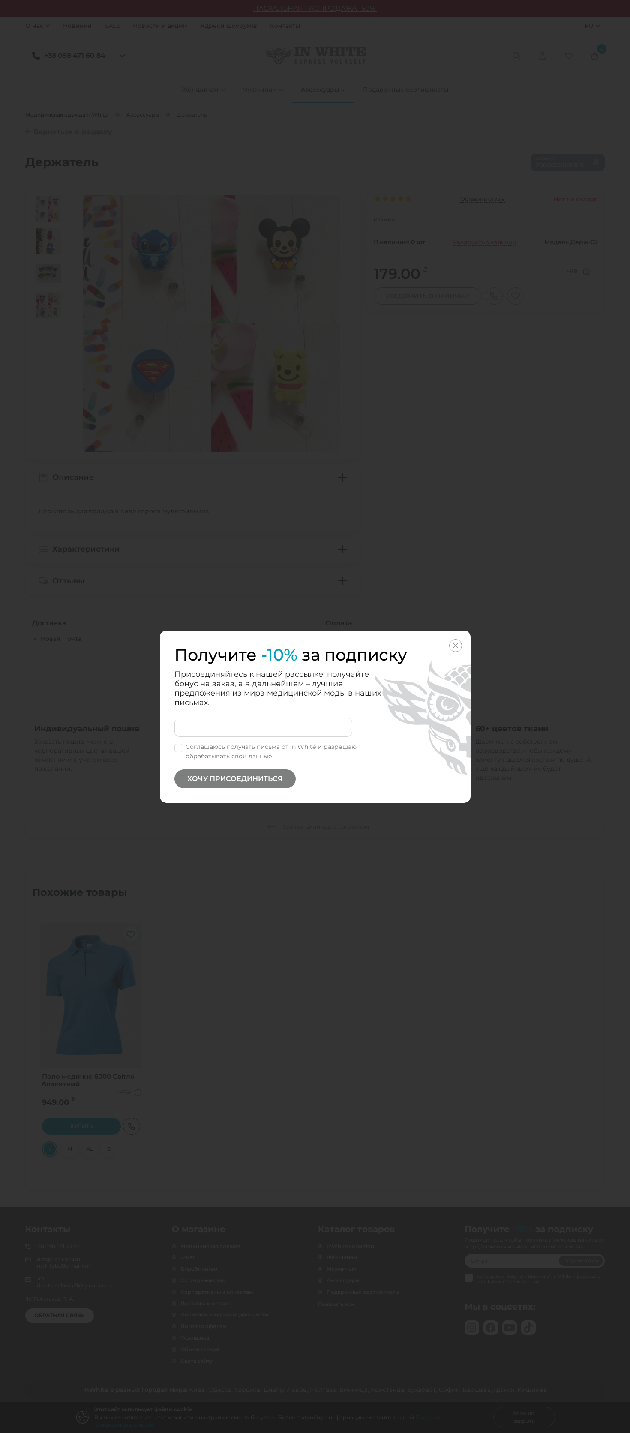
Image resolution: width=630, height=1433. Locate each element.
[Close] (455, 645)
